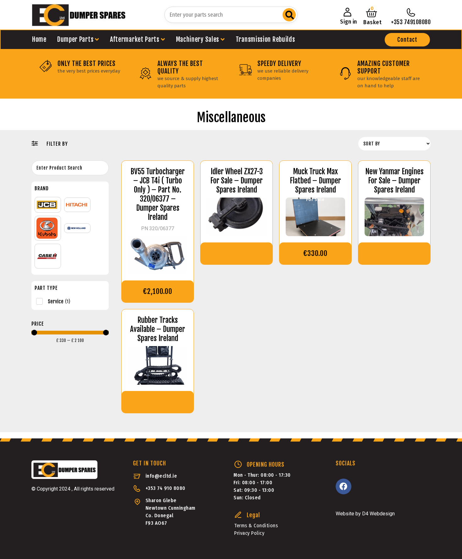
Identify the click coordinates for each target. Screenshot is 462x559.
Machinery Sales (197, 39)
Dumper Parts (75, 39)
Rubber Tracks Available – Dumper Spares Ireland (157, 329)
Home (39, 39)
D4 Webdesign (378, 514)
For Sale (315, 199)
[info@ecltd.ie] (137, 476)
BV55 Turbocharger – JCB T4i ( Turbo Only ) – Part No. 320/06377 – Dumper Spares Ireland (157, 194)
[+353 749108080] (410, 12)
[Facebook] (343, 486)
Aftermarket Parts (134, 39)
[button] (407, 39)
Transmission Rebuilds (265, 39)
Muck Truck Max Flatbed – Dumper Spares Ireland (315, 180)
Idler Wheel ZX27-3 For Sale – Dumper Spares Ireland (236, 180)
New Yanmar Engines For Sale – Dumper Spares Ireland (394, 180)
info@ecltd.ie (161, 476)
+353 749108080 (411, 22)
